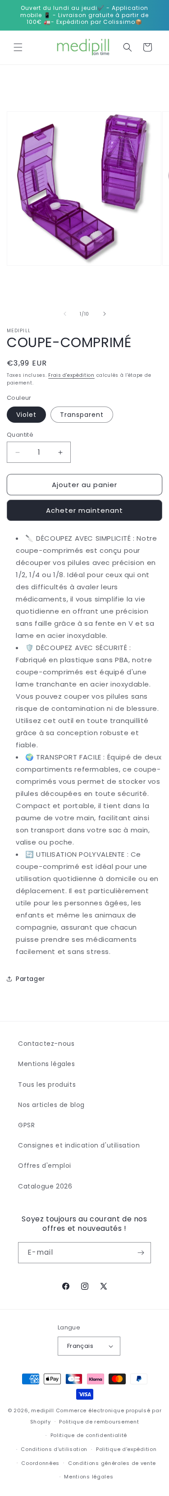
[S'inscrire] (141, 1252)
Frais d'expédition (71, 375)
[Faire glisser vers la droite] (104, 314)
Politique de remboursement (99, 1421)
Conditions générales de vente (112, 1463)
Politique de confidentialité (89, 1435)
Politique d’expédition (126, 1449)
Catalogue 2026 (45, 1186)
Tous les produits (47, 1084)
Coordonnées (40, 1463)
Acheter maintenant (84, 510)
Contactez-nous (46, 1043)
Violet (26, 414)
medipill (42, 1410)
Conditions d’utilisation (54, 1449)
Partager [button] (30, 978)
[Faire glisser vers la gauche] (65, 314)
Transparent (82, 414)
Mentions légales (46, 1063)
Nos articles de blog (51, 1104)
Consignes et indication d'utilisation (79, 1145)
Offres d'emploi (44, 1165)
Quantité (20, 434)
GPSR (26, 1125)
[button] (18, 47)
